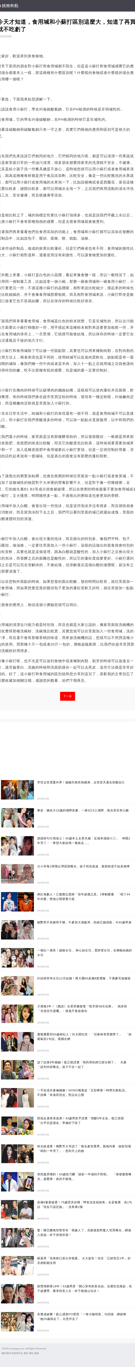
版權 (36, 1353)
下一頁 (67, 696)
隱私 (31, 1353)
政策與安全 (17, 1353)
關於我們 (6, 1353)
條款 (26, 1353)
